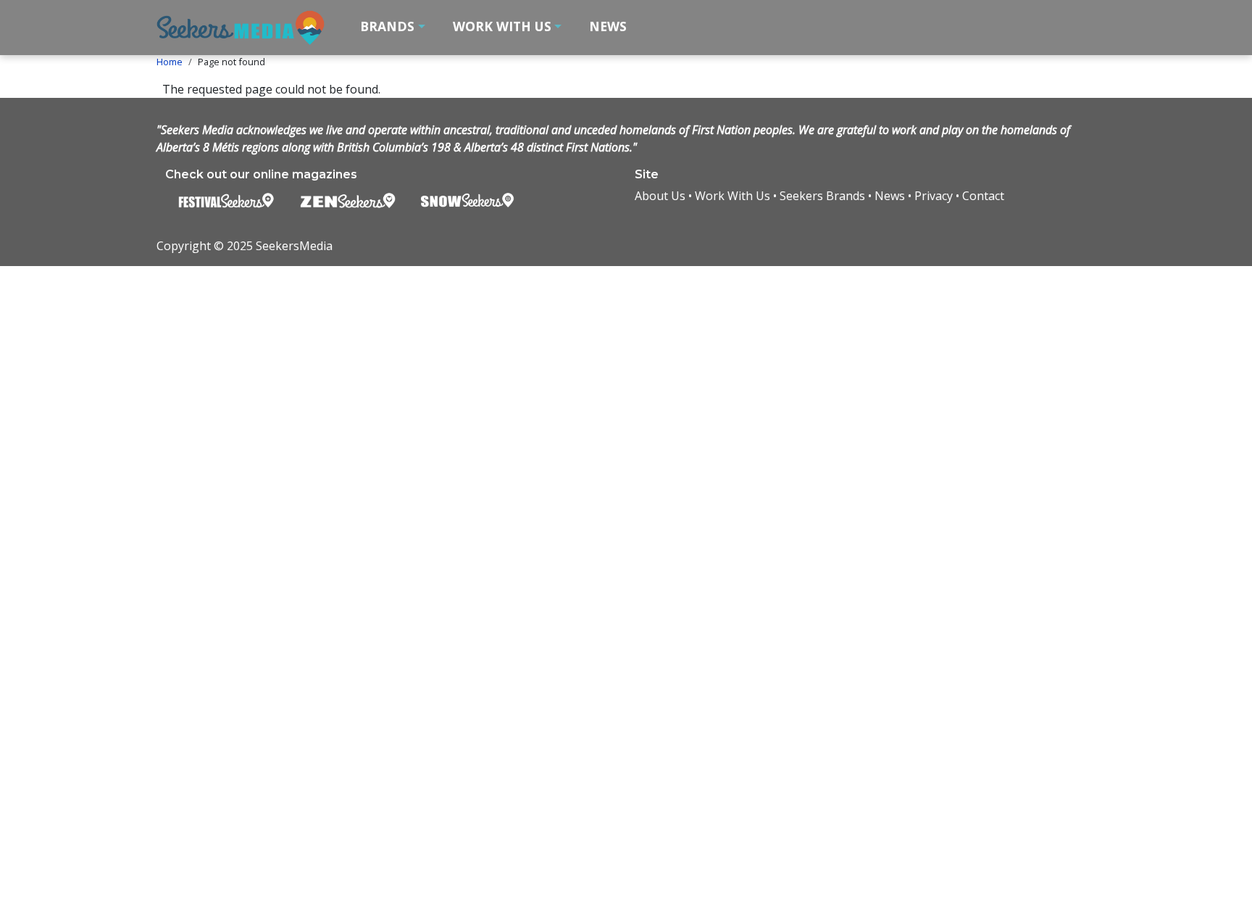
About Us (660, 196)
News (608, 26)
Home (169, 61)
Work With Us (732, 196)
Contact (983, 196)
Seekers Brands (822, 196)
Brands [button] (387, 26)
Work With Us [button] (502, 26)
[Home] (246, 27)
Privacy (933, 196)
